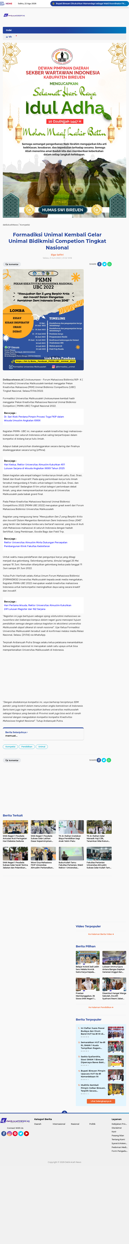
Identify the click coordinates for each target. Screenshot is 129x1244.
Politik (92, 1124)
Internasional (59, 1124)
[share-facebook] (99, 264)
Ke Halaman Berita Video (100, 934)
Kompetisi (10, 746)
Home (9, 3)
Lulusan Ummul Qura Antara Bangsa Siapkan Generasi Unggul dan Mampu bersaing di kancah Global (113, 969)
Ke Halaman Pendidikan (100, 1007)
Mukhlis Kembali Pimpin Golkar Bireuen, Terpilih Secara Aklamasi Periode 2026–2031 (93, 1088)
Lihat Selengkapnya (100, 1101)
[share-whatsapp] (109, 264)
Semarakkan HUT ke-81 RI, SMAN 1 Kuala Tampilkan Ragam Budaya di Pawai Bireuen (93, 1045)
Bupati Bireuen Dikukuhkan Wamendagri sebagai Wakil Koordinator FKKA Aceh (91, 3)
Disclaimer (117, 1128)
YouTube (28, 1137)
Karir (114, 1131)
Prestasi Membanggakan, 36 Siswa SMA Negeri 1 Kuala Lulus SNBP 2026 (87, 996)
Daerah (37, 1124)
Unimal (41, 746)
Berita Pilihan (85, 946)
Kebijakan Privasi (120, 1124)
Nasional (75, 1124)
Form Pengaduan (120, 1151)
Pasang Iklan (118, 1135)
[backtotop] (64, 1113)
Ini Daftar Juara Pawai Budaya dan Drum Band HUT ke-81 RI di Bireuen (92, 1031)
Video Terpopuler (88, 926)
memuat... (11, 735)
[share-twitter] (104, 264)
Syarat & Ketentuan (120, 1143)
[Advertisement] (99, 316)
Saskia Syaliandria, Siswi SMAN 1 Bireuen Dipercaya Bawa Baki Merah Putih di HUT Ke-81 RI (92, 1059)
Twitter (22, 1137)
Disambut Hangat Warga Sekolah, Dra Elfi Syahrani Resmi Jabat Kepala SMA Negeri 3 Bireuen (114, 996)
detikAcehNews (10, 225)
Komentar (13, 264)
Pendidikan (26, 746)
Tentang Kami (118, 1139)
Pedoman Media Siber (120, 1147)
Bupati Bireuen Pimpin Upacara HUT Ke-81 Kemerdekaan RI (93, 1073)
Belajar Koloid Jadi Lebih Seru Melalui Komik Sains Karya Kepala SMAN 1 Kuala (87, 969)
